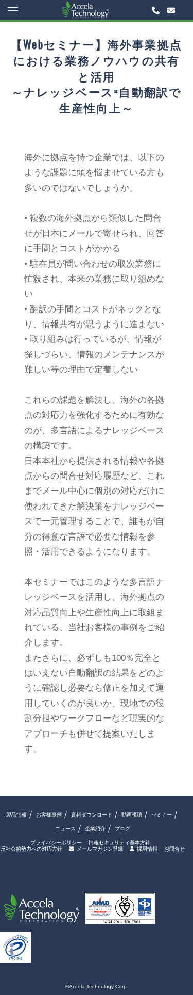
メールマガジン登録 (100, 849)
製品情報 (16, 815)
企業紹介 (95, 828)
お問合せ (174, 849)
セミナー (161, 815)
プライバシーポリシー (56, 842)
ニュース (65, 828)
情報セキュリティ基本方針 (119, 842)
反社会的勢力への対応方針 (31, 849)
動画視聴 (131, 815)
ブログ (122, 828)
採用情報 (147, 849)
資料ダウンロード (91, 815)
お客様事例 (49, 815)
